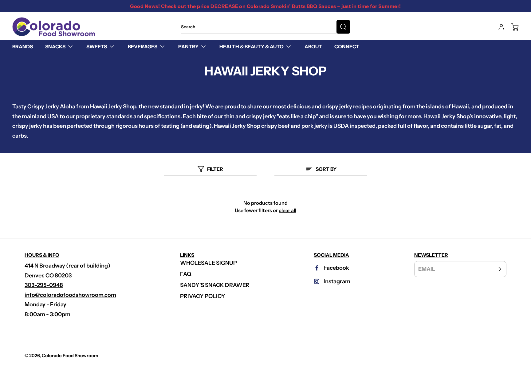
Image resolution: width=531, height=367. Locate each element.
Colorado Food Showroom (70, 355)
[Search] (343, 27)
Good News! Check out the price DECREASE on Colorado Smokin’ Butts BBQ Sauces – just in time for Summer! (265, 6)
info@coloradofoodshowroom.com (70, 295)
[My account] (498, 27)
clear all (287, 210)
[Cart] (512, 27)
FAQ (185, 274)
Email (426, 269)
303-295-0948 (44, 285)
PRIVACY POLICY (202, 296)
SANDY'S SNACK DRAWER (215, 285)
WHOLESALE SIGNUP (208, 263)
